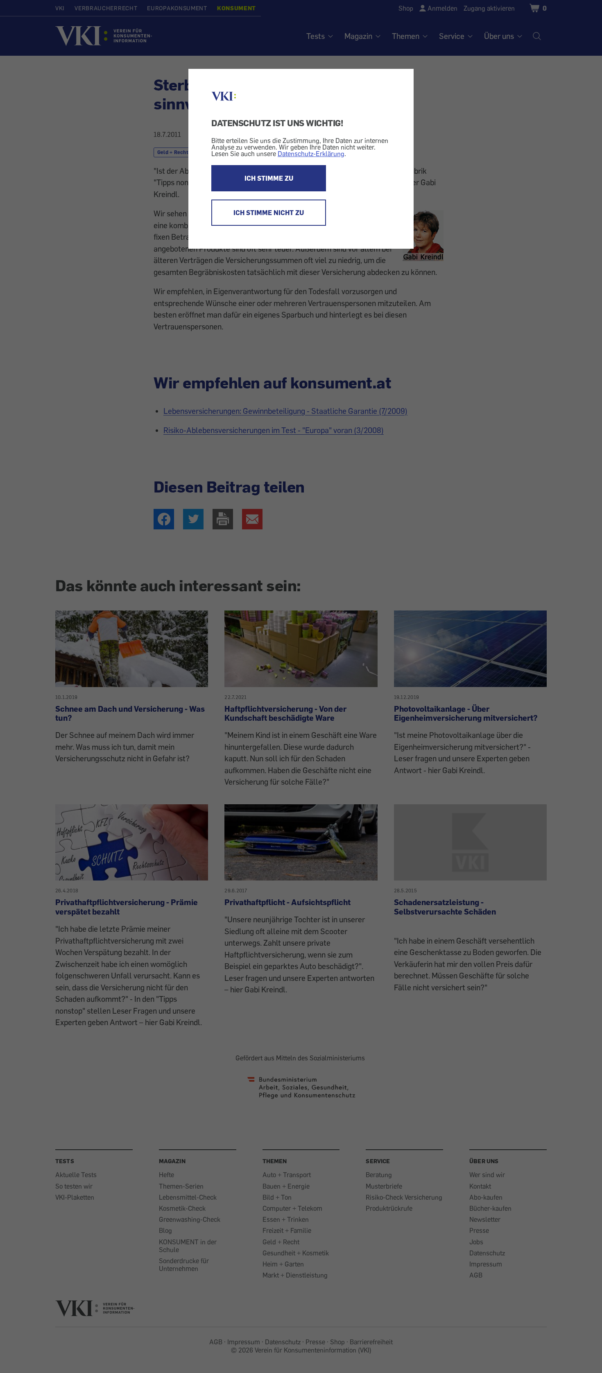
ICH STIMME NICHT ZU (268, 213)
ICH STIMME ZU (268, 178)
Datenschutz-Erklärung (311, 154)
